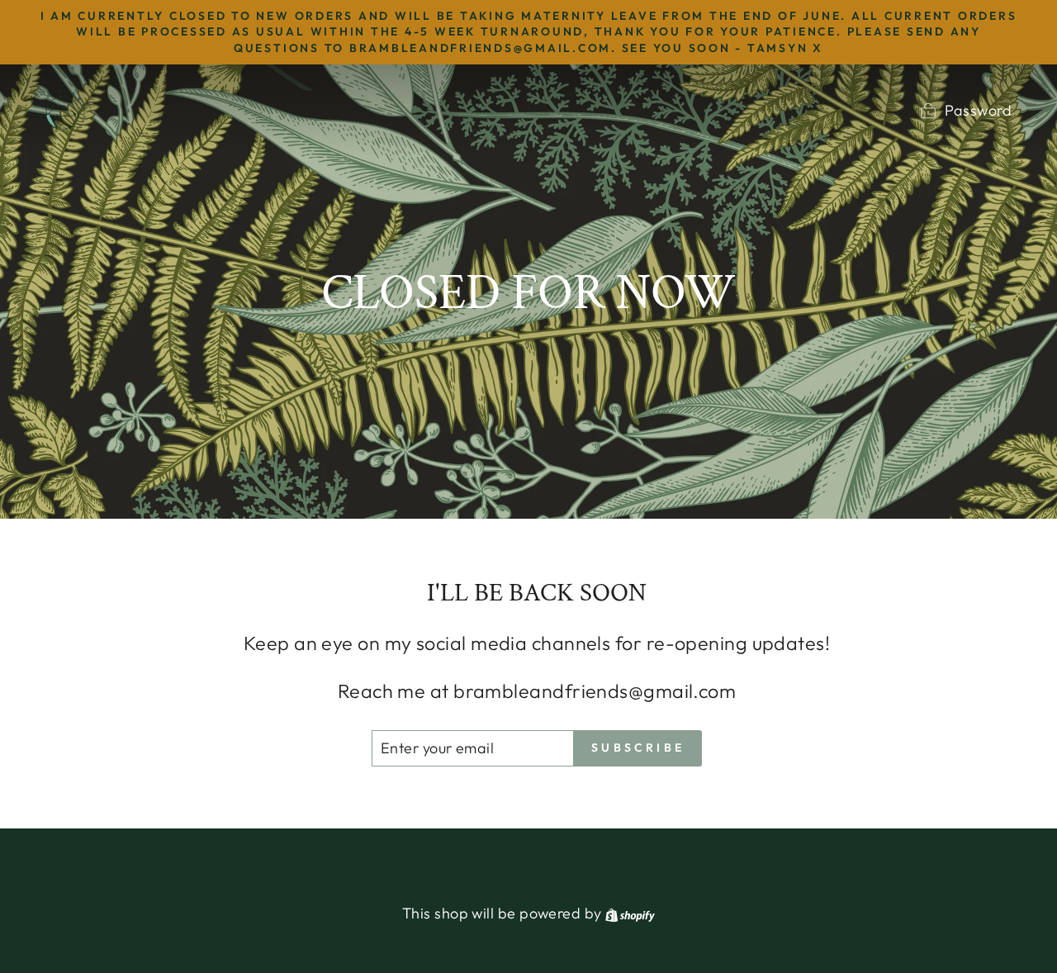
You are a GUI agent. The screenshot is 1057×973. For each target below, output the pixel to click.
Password (978, 110)
